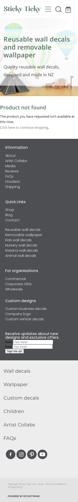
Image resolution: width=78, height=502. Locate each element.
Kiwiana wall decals (21, 251)
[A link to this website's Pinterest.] (32, 454)
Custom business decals (26, 309)
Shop (9, 210)
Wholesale (14, 289)
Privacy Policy (15, 487)
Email (9, 346)
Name (9, 342)
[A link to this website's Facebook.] (10, 454)
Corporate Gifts (18, 284)
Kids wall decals (18, 240)
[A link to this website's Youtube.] (42, 454)
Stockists (12, 182)
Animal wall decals (20, 256)
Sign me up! (14, 351)
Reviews (12, 171)
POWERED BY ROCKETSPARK (24, 496)
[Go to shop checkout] (69, 9)
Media (10, 166)
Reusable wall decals (23, 230)
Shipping (12, 187)
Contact (12, 220)
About (10, 156)
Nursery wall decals (21, 245)
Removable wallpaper (23, 235)
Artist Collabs (16, 161)
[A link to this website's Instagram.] (21, 454)
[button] (58, 9)
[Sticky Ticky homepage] (23, 9)
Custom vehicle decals (24, 319)
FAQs (9, 177)
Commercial (15, 279)
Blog (9, 215)
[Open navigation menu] (48, 9)
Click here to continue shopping (24, 127)
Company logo (18, 314)
